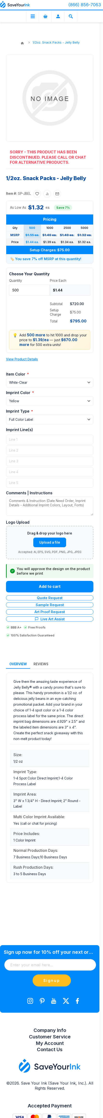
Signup (51, 980)
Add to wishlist (37, 194)
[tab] (18, 664)
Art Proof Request (49, 612)
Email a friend (57, 194)
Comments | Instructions (29, 492)
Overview (18, 664)
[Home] (22, 43)
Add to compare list (47, 194)
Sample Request (50, 605)
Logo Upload (17, 522)
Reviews (41, 664)
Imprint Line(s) (19, 429)
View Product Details (22, 359)
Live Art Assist (52, 619)
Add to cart (50, 586)
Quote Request (50, 598)
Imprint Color (18, 392)
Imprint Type (18, 411)
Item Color (16, 374)
